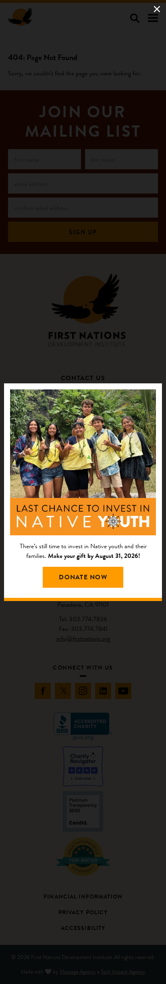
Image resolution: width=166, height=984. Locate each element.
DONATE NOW (83, 577)
